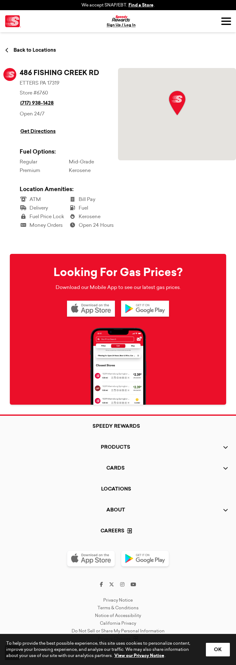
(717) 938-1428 (37, 102)
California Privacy (118, 623)
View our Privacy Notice (139, 655)
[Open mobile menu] (226, 21)
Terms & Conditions (118, 608)
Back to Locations (35, 50)
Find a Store (140, 5)
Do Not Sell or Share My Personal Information (118, 631)
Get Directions (38, 131)
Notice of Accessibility (118, 615)
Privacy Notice (118, 600)
